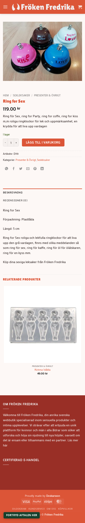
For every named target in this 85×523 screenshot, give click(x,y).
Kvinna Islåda (42, 369)
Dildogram (19, 508)
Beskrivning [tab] (13, 192)
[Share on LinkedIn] (42, 169)
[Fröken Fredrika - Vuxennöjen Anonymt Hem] (43, 7)
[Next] (18, 85)
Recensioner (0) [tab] (15, 200)
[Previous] (7, 85)
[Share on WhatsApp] (6, 169)
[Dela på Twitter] (21, 169)
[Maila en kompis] (28, 169)
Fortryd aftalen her (21, 515)
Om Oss (51, 508)
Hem (6, 95)
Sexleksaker (21, 95)
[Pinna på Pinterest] (35, 169)
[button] (5, 7)
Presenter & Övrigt (47, 95)
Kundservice (36, 508)
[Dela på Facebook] (13, 169)
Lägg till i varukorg (43, 142)
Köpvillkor (65, 508)
